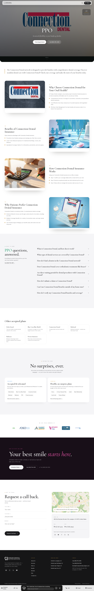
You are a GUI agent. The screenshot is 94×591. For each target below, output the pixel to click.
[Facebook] (61, 534)
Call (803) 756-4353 (54, 42)
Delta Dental (11, 392)
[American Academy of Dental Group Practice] (77, 428)
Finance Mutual (62, 395)
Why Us (33, 565)
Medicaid (10, 395)
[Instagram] (55, 534)
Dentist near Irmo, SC (56, 568)
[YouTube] (58, 534)
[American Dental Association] (14, 428)
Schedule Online (15, 467)
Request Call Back (11, 533)
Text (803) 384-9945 (76, 563)
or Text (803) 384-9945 (44, 467)
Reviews (33, 570)
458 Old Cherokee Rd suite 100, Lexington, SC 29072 (79, 569)
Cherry (52, 392)
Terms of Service (85, 583)
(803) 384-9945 (69, 527)
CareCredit (53, 395)
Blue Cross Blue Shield (21, 392)
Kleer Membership (78, 392)
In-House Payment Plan (61, 392)
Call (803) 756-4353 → (10, 263)
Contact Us (33, 575)
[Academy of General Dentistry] (39, 428)
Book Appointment (39, 42)
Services (33, 563)
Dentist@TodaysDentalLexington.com (80, 565)
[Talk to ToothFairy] (56, 588)
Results (32, 568)
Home (42, 22)
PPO (22, 395)
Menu (88, 3)
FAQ (32, 573)
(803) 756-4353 (58, 527)
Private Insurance (29, 395)
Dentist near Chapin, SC (56, 565)
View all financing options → (56, 398)
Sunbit (70, 392)
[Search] (82, 3)
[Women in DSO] (53, 428)
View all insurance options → (13, 398)
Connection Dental (32, 392)
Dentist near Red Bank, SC (57, 563)
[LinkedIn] (68, 534)
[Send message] (59, 588)
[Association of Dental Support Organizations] (25, 428)
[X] (65, 534)
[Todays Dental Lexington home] (8, 3)
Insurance (47, 22)
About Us (33, 561)
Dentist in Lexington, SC (56, 561)
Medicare (17, 395)
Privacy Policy (78, 583)
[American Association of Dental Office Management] (66, 428)
